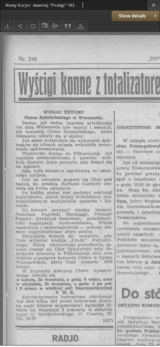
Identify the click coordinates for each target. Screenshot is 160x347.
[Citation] (67, 26)
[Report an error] (80, 26)
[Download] (7, 26)
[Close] (154, 5)
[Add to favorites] (33, 26)
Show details (132, 16)
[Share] (20, 26)
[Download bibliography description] (55, 26)
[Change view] (43, 26)
